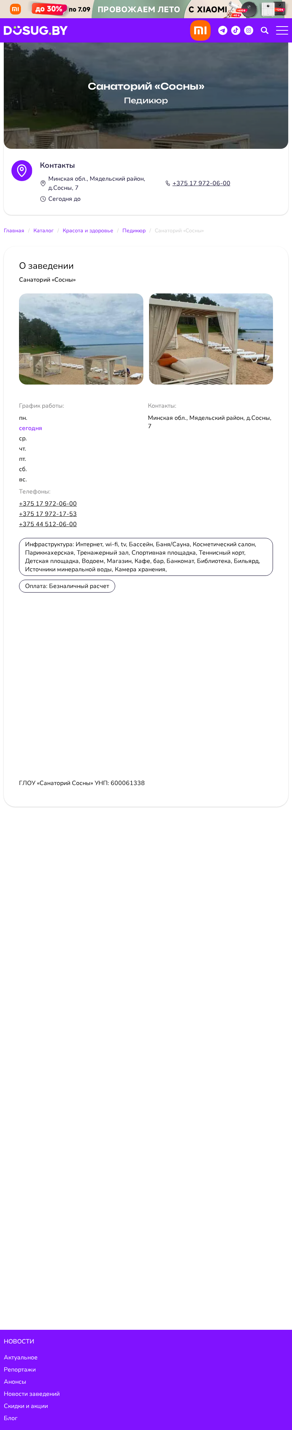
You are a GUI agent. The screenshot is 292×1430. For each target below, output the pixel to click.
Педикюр (134, 230)
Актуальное (21, 1357)
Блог (10, 1418)
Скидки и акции (26, 1406)
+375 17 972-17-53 (48, 514)
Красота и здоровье (88, 230)
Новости (19, 1341)
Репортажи (20, 1369)
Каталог (43, 230)
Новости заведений (32, 1394)
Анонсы (15, 1382)
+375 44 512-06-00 (48, 524)
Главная (14, 230)
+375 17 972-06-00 (201, 183)
